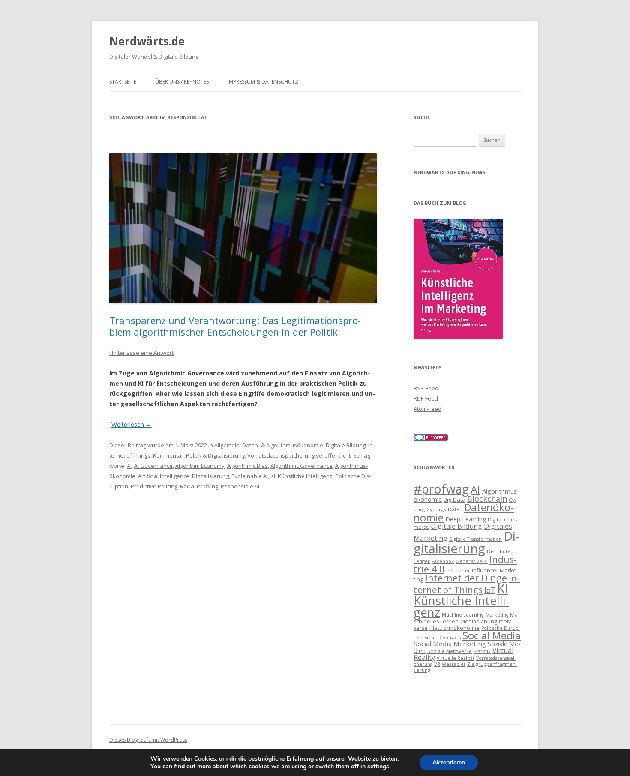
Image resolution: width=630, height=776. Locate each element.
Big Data (454, 499)
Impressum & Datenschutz (263, 81)
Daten (455, 509)
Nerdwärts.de (147, 41)
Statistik (482, 651)
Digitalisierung (210, 476)
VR (437, 664)
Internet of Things (467, 584)
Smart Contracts (442, 638)
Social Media (491, 635)
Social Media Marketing (450, 643)
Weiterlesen (131, 424)
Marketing (497, 615)
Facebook (443, 561)
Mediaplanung (478, 621)
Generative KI (472, 561)
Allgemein (227, 445)
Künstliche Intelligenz (305, 476)
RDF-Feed (426, 398)
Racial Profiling (199, 486)
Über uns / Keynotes (182, 81)
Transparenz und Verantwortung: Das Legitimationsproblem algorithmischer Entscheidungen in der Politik (235, 326)
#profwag (441, 489)
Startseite (122, 81)
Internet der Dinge (466, 578)
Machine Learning (463, 614)
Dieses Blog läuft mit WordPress (148, 739)
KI (272, 476)
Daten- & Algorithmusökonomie (282, 445)
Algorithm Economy (200, 466)
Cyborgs (436, 509)
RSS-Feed (426, 388)
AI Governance (153, 466)
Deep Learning (465, 519)
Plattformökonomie (454, 628)
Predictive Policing (154, 486)
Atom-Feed (427, 409)
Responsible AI (240, 486)
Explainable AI (249, 476)
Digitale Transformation (475, 539)
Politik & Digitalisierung (215, 455)
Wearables (453, 664)
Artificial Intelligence (163, 476)
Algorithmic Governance (301, 466)
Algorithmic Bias (247, 466)
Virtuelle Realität (455, 658)
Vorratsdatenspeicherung (281, 455)
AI (129, 466)
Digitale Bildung (346, 445)
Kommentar (168, 455)
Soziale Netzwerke (449, 651)
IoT (489, 590)
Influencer (458, 570)
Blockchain (487, 499)
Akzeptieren (448, 762)
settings (378, 766)
